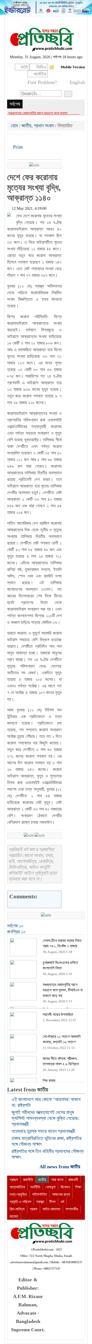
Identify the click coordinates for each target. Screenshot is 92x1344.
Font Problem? (42, 82)
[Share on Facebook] (11, 140)
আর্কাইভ (39, 74)
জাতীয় (26, 125)
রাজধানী (73, 1180)
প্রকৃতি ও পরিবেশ (20, 1202)
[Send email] (45, 140)
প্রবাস (33, 1209)
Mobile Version (73, 67)
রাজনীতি (28, 1180)
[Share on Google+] (28, 140)
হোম (15, 125)
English (77, 82)
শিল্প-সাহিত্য (17, 1209)
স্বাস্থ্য (40, 1202)
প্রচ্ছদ (14, 1180)
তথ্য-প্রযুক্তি (18, 1194)
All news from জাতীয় (60, 1166)
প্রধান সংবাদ (44, 125)
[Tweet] (20, 140)
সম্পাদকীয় (72, 1209)
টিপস (52, 1202)
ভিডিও (41, 67)
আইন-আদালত (51, 1209)
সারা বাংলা (57, 1180)
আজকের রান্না (61, 1194)
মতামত (14, 1216)
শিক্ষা (78, 1187)
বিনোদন (65, 1187)
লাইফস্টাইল (39, 1194)
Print (17, 147)
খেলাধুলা (50, 1187)
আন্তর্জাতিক (17, 1187)
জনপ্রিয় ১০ (16, 931)
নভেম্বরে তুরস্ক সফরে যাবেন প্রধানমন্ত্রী (43, 1131)
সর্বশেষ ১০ (15, 925)
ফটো (24, 67)
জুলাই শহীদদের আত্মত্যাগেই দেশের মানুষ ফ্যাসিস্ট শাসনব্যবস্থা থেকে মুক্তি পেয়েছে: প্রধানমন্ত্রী (45, 1118)
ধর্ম (62, 1202)
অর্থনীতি (35, 1187)
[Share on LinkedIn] (36, 140)
